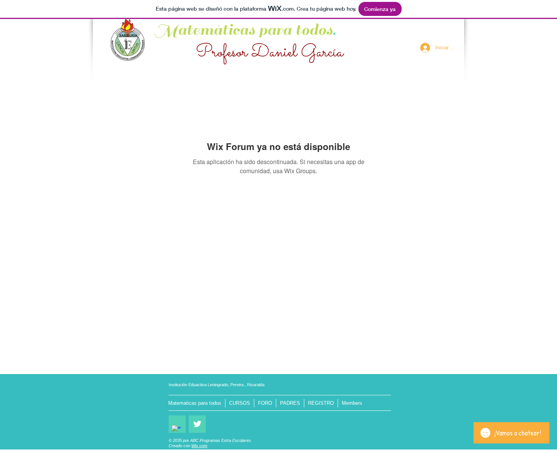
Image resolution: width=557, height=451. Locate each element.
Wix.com (199, 445)
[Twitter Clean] (197, 424)
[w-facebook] (176, 430)
